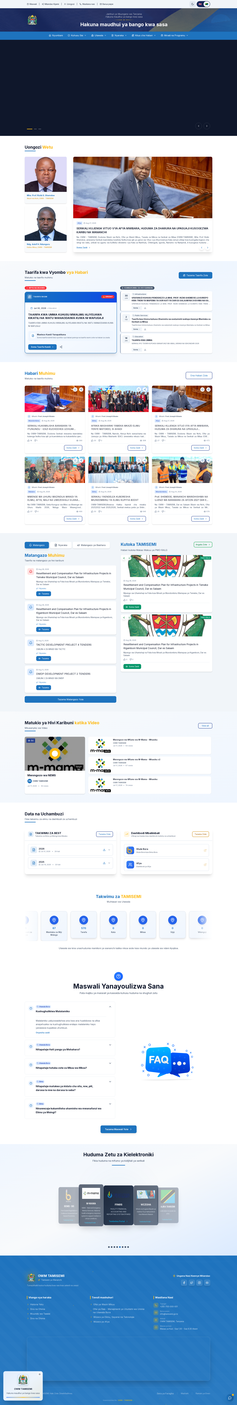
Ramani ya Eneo (203, 1390)
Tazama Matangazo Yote (71, 696)
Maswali (33, 4)
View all (205, 722)
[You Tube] (207, 1279)
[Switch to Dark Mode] (193, 4)
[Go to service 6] (122, 1244)
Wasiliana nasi (88, 4)
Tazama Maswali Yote (116, 1126)
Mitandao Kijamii (52, 4)
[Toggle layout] (39, 1375)
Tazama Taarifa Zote (197, 272)
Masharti (184, 1390)
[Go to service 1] (109, 1244)
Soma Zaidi (82, 244)
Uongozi (70, 4)
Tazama (45, 590)
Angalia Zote (201, 541)
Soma (135, 305)
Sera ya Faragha (165, 1390)
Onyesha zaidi (43, 1029)
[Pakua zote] (104, 846)
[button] (70, 1016)
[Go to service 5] (120, 1244)
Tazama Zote (105, 831)
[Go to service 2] (111, 1244)
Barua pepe (108, 4)
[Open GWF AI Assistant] (230, 1398)
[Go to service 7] (125, 1244)
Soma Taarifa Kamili (41, 343)
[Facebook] (184, 1279)
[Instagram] (199, 1279)
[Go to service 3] (114, 1244)
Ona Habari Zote (199, 372)
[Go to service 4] (117, 1244)
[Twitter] (192, 1279)
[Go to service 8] (128, 1244)
